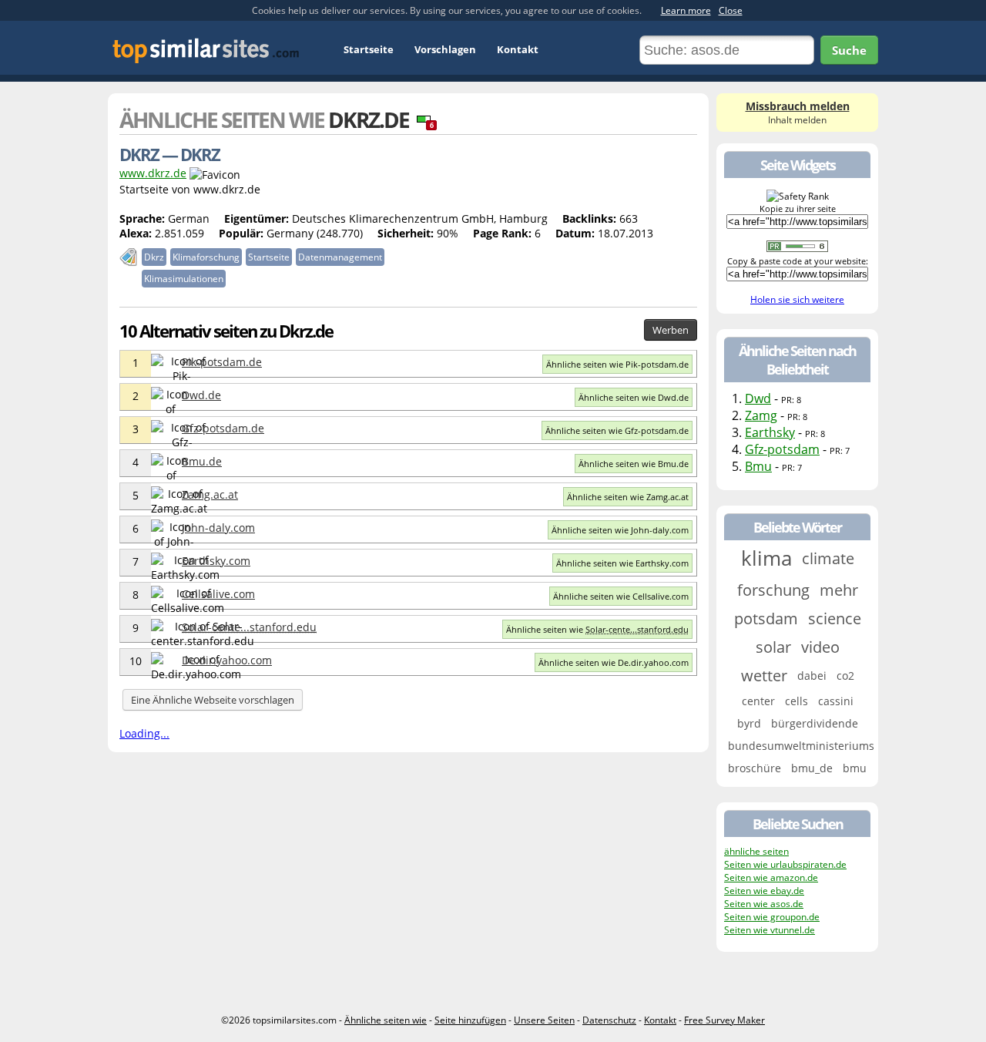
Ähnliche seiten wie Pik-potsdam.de (617, 364)
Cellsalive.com (218, 594)
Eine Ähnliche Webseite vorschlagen (212, 700)
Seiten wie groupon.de (772, 916)
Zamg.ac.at (210, 494)
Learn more (686, 10)
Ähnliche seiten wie (597, 629)
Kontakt (517, 49)
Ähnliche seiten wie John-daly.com (620, 530)
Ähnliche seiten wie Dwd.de (634, 397)
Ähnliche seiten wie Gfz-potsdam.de (617, 430)
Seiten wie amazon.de (771, 877)
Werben (670, 330)
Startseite (369, 49)
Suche (849, 50)
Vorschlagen (445, 49)
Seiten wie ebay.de (764, 890)
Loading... (144, 733)
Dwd (758, 398)
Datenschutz (609, 1020)
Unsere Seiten (544, 1020)
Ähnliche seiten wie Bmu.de (634, 463)
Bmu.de (202, 461)
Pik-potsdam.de (222, 362)
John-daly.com (218, 527)
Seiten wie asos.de (763, 903)
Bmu (758, 466)
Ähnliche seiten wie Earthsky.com (622, 563)
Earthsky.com (216, 560)
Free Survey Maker (724, 1020)
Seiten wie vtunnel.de (769, 929)
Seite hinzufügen (470, 1020)
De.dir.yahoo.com (227, 660)
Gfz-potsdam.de (223, 428)
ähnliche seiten (756, 851)
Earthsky (770, 432)
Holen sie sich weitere (797, 299)
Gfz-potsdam (782, 449)
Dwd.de (201, 395)
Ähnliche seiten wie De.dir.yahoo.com (613, 662)
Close (731, 10)
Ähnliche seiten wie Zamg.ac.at (628, 497)
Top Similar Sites (206, 50)
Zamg (761, 415)
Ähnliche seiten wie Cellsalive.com (621, 596)
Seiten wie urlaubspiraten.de (785, 864)
